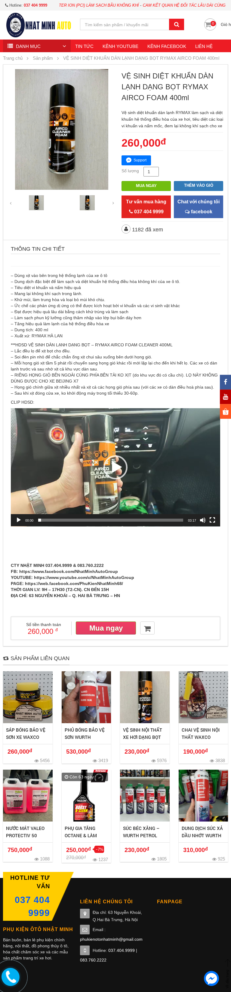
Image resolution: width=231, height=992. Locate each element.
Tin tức (84, 46)
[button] (115, 467)
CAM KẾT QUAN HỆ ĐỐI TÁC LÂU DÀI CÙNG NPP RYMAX (171, 5)
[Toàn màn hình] (212, 520)
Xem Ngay (28, 697)
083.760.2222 (93, 960)
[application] (115, 467)
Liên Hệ (204, 46)
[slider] (110, 520)
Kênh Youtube (120, 46)
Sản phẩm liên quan (40, 658)
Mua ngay (146, 185)
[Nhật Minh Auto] (38, 24)
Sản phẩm (43, 58)
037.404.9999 (121, 950)
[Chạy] (19, 520)
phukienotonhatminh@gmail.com (111, 939)
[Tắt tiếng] (203, 520)
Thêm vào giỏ (198, 185)
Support (140, 160)
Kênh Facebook (166, 46)
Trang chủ (13, 58)
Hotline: (27, 5)
